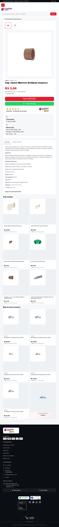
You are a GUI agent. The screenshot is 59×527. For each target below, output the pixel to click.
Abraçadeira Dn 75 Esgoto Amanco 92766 (13, 411)
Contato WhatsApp (31, 103)
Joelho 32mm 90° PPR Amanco (38, 261)
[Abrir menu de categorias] (3, 5)
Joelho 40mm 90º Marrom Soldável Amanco (14, 261)
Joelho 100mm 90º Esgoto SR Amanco (13, 225)
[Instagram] (30, 502)
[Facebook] (33, 502)
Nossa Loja (53, 1)
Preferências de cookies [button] (42, 524)
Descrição (7, 142)
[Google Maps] (40, 502)
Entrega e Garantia (17, 142)
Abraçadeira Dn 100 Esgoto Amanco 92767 (14, 337)
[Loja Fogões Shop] (29, 9)
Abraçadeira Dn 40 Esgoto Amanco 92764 (13, 374)
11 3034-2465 (11, 121)
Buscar (53, 13)
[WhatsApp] (36, 502)
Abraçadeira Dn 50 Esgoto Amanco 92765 (40, 374)
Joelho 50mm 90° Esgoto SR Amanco (39, 225)
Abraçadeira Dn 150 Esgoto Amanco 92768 (41, 337)
